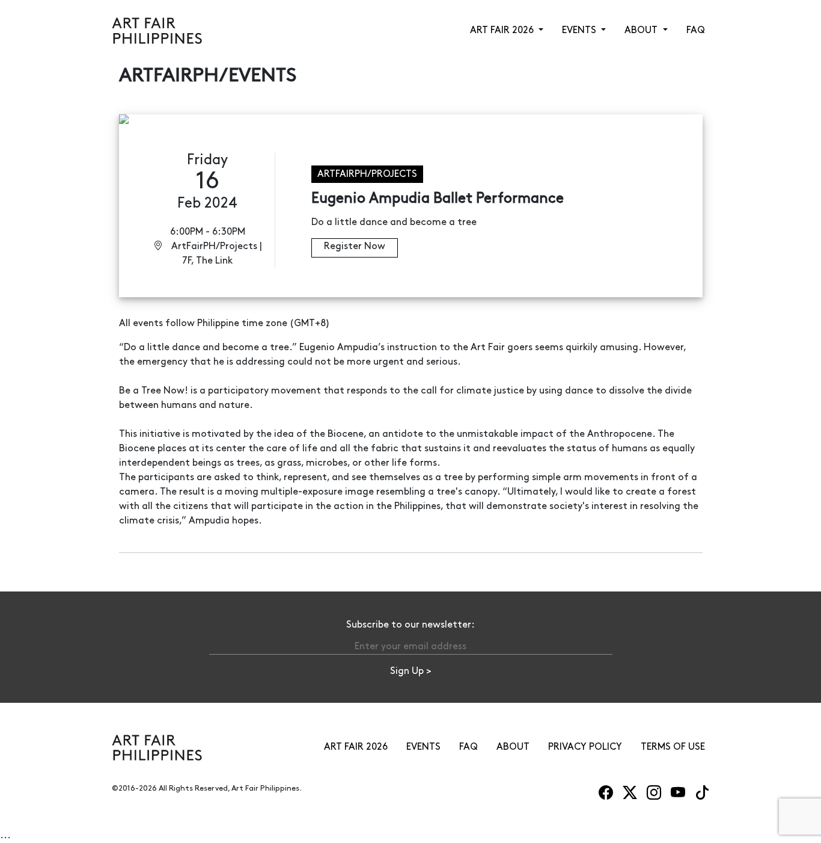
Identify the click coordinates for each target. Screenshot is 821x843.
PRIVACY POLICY (585, 747)
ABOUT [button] (642, 30)
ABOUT (513, 747)
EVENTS (423, 747)
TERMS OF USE (673, 747)
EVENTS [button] (580, 30)
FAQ (695, 30)
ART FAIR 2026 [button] (503, 30)
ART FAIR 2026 (356, 747)
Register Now (354, 246)
